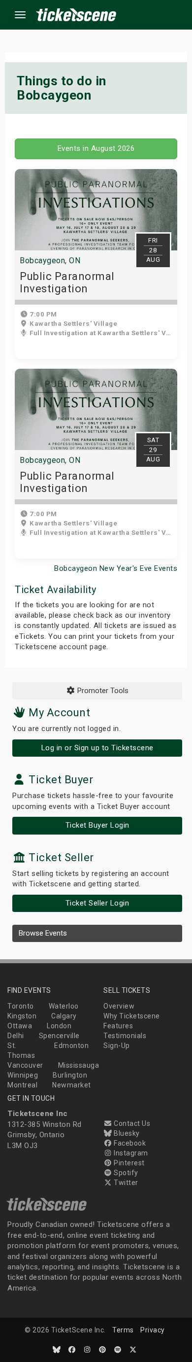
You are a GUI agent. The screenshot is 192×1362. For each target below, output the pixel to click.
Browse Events (43, 933)
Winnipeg (22, 1075)
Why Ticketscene (131, 1016)
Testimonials (124, 1036)
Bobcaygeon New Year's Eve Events (115, 568)
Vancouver (25, 1065)
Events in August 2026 (96, 148)
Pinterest (128, 1163)
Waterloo (64, 1006)
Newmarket (71, 1085)
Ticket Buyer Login (97, 825)
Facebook (129, 1143)
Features (118, 1026)
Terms (123, 1330)
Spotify (125, 1173)
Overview (118, 1006)
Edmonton (71, 1045)
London (59, 1026)
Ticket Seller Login (97, 903)
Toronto (20, 1006)
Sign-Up (116, 1045)
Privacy (152, 1330)
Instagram (130, 1153)
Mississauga (78, 1065)
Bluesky (126, 1133)
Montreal (22, 1085)
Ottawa (19, 1026)
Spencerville (59, 1036)
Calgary (64, 1016)
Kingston (21, 1016)
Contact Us (131, 1123)
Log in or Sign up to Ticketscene (97, 747)
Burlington (70, 1075)
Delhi (15, 1036)
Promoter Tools (101, 690)
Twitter (125, 1183)
